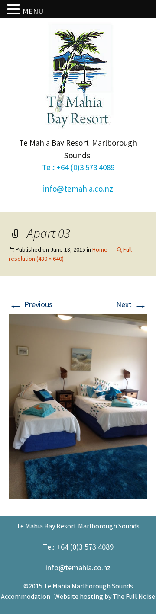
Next (131, 304)
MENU (33, 11)
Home (99, 249)
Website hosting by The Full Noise (104, 596)
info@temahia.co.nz (78, 188)
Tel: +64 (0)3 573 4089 (78, 167)
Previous (30, 304)
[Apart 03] (78, 406)
